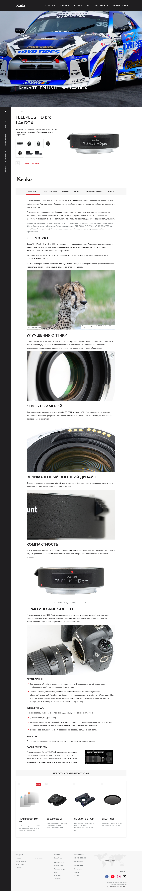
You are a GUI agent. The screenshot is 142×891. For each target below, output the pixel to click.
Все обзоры (58, 858)
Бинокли (6, 169)
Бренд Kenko (78, 869)
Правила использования (118, 884)
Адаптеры (19, 868)
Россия (122, 871)
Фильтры (6, 124)
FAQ (55, 872)
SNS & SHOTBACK (80, 858)
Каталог (18, 112)
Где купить (57, 875)
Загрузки (57, 879)
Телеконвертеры (6, 140)
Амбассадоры (78, 861)
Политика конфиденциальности (116, 882)
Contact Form (58, 866)
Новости (76, 872)
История (76, 875)
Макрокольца (6, 156)
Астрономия (38, 858)
